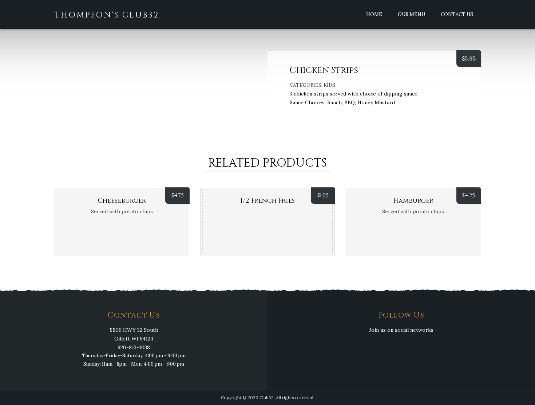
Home (374, 14)
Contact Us (457, 14)
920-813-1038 (134, 347)
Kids (329, 85)
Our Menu (411, 14)
